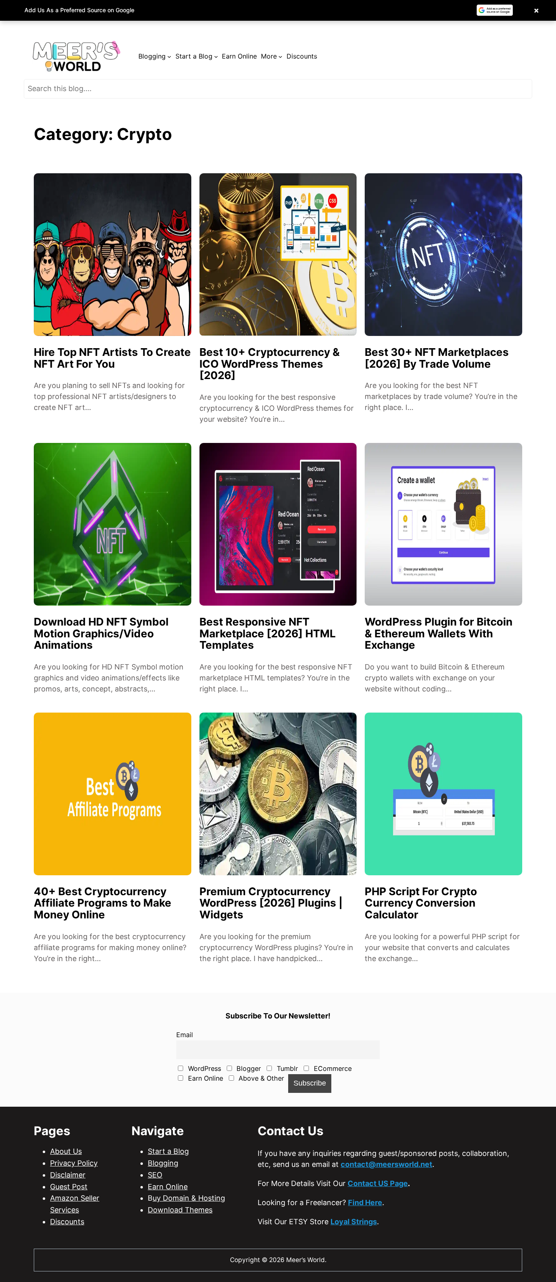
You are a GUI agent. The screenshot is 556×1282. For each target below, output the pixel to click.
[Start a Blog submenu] (216, 57)
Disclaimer (67, 1175)
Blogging (163, 1163)
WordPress (203, 1068)
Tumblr (286, 1068)
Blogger (247, 1068)
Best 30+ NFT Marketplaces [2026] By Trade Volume (437, 358)
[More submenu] (280, 57)
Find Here (365, 1202)
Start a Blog (168, 1151)
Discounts (67, 1221)
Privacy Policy (74, 1163)
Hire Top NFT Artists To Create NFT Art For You (112, 358)
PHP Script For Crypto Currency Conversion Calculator (421, 903)
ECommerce (332, 1068)
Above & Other (260, 1078)
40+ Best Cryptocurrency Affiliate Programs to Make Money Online (102, 903)
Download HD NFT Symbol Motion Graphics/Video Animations (101, 633)
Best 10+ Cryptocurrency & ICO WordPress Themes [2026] (269, 364)
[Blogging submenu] (169, 57)
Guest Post (69, 1186)
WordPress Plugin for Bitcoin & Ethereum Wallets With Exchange (438, 633)
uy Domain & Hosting (189, 1198)
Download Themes (180, 1210)
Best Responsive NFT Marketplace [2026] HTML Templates (267, 633)
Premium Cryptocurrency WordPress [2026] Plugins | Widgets (271, 903)
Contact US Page (378, 1183)
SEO (155, 1175)
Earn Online (204, 1078)
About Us (66, 1151)
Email (184, 1035)
